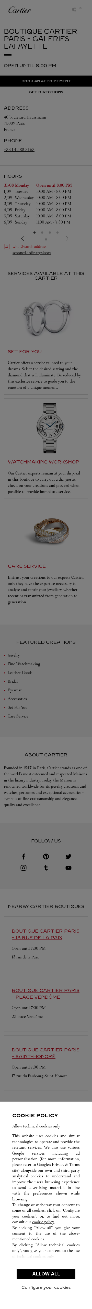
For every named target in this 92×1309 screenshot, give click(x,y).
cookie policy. (43, 1221)
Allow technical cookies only (36, 1126)
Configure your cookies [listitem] (46, 1287)
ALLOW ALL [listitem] (46, 1274)
